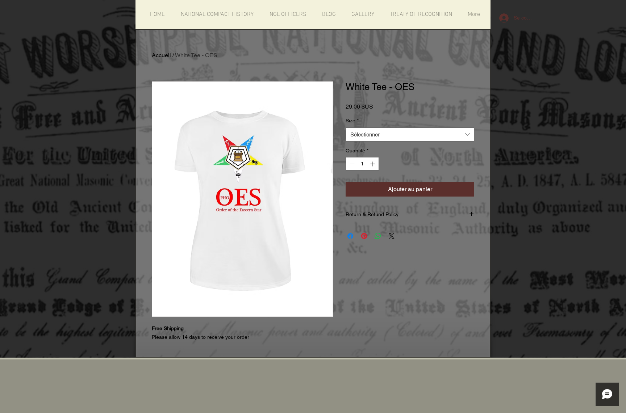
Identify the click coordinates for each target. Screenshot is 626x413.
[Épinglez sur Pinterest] (364, 236)
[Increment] (373, 163)
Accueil (161, 55)
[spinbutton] (362, 163)
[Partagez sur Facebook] (350, 236)
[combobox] (410, 134)
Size (352, 120)
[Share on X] (391, 236)
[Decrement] (351, 163)
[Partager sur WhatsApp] (377, 236)
